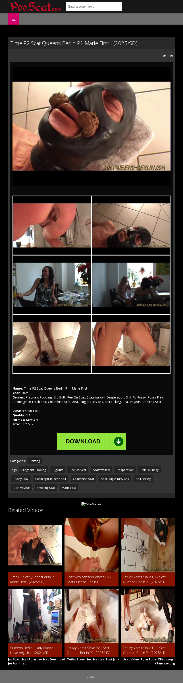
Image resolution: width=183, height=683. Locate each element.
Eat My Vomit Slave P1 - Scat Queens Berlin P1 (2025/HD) (144, 650)
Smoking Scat (46, 488)
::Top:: (91, 676)
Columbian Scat (83, 479)
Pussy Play (21, 479)
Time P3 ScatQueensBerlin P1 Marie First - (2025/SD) (33, 579)
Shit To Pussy (150, 470)
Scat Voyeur (22, 488)
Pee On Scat (78, 470)
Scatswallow (101, 470)
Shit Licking (143, 479)
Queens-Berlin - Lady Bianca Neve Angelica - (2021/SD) (31, 650)
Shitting (35, 461)
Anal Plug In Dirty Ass (115, 479)
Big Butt (58, 470)
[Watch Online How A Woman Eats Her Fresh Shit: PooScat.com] (35, 6)
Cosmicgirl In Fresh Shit (50, 479)
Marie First (69, 488)
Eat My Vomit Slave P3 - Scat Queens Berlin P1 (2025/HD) (144, 579)
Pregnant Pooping (33, 470)
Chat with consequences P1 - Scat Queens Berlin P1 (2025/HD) (89, 579)
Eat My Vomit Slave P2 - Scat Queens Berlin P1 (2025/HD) (88, 650)
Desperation (125, 470)
